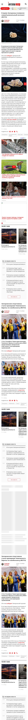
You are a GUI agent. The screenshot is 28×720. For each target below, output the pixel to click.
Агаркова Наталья (6, 21)
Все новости (14, 296)
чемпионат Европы (23, 404)
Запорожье (4, 134)
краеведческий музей (12, 135)
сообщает (9, 55)
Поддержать (5, 8)
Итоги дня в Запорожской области (8, 245)
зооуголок (21, 390)
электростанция (12, 119)
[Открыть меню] (2, 4)
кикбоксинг (11, 403)
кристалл (20, 134)
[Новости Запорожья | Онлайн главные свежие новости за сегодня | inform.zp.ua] (14, 4)
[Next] (25, 83)
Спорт (17, 403)
